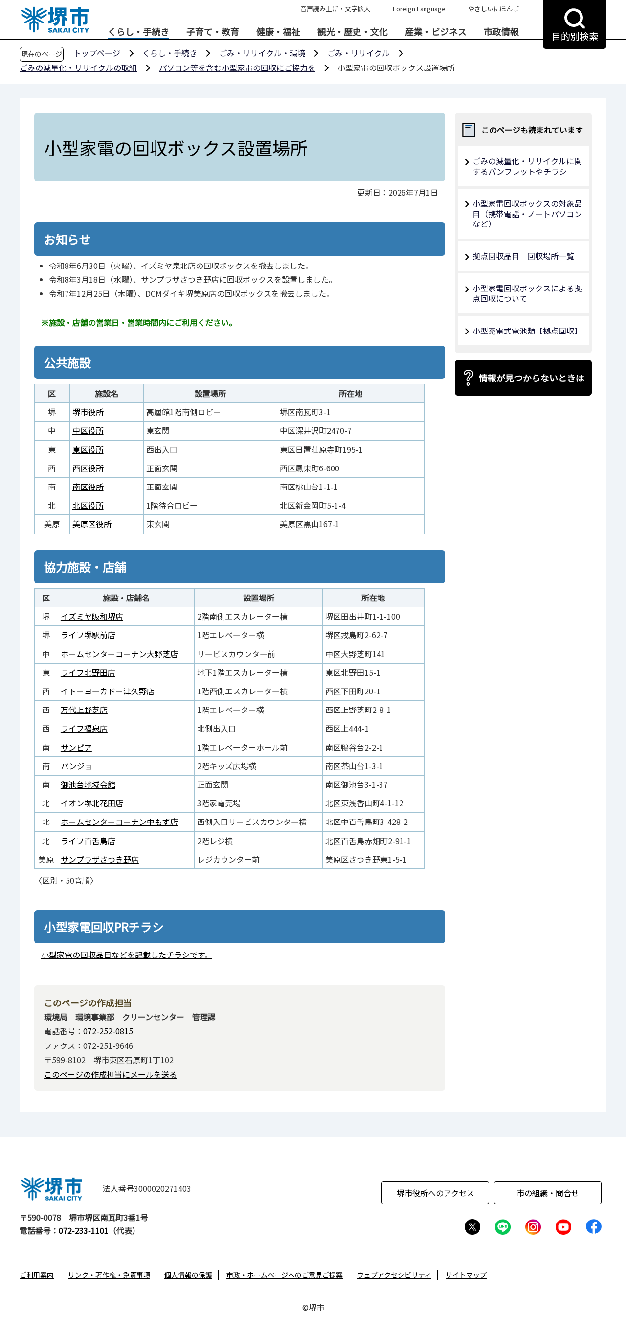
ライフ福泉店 (84, 728)
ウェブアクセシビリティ (394, 1275)
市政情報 (501, 32)
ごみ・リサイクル (358, 53)
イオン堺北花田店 (92, 803)
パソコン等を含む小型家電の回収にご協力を (237, 67)
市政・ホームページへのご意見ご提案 (284, 1275)
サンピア (76, 747)
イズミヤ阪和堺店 (92, 616)
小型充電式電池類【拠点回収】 (527, 330)
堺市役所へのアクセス (435, 1193)
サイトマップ (466, 1275)
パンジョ (76, 766)
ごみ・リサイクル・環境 (262, 53)
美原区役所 (92, 524)
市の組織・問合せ (547, 1193)
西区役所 (88, 468)
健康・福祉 (278, 32)
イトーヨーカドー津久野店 (108, 691)
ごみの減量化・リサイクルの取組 (78, 67)
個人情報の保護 (188, 1275)
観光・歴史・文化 (352, 32)
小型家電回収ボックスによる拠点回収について (527, 293)
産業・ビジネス (436, 32)
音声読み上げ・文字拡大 (335, 8)
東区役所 (88, 449)
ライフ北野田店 (88, 672)
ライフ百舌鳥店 (88, 840)
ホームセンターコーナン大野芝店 (119, 654)
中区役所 (88, 430)
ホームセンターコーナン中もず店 (119, 821)
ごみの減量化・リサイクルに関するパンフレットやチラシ (527, 166)
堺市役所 (88, 412)
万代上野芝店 (84, 709)
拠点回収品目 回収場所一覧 (523, 256)
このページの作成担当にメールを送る (110, 1074)
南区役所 (88, 486)
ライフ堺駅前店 (88, 635)
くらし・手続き (138, 32)
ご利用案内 (37, 1275)
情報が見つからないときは (531, 377)
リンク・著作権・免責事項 (109, 1275)
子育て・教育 (212, 32)
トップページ (96, 53)
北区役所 (88, 505)
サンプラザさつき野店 (100, 859)
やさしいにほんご (493, 8)
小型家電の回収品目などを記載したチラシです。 (126, 954)
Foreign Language (419, 8)
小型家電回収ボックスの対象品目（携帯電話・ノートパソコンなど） (527, 214)
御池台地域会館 (88, 784)
